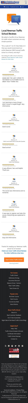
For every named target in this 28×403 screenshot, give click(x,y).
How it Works (14, 304)
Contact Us (14, 339)
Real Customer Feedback (14, 315)
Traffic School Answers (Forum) (14, 331)
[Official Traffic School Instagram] (12, 346)
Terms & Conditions (9, 390)
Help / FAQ (14, 328)
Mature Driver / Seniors (14, 283)
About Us (14, 312)
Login (22, 7)
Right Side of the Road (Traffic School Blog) (14, 320)
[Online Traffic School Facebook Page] (9, 346)
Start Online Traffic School (14, 260)
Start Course (14, 299)
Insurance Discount (14, 280)
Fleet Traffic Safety (14, 286)
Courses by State (14, 302)
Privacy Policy (20, 390)
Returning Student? (14, 263)
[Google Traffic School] (22, 346)
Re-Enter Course (14, 296)
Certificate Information (14, 334)
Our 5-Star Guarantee (14, 318)
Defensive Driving (14, 278)
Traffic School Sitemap (14, 336)
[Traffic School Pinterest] (19, 346)
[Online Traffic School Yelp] (5, 346)
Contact (7, 7)
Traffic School (14, 275)
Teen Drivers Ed (14, 288)
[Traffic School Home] (10, 2)
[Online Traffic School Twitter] (15, 346)
